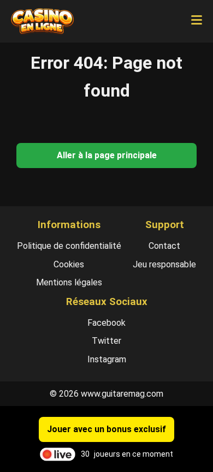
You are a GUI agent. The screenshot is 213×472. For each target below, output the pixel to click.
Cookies (69, 264)
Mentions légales (69, 282)
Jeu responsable (164, 264)
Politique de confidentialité (69, 246)
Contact (164, 246)
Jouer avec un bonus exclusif (106, 429)
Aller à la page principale (107, 155)
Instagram (106, 359)
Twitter (106, 341)
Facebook (106, 323)
